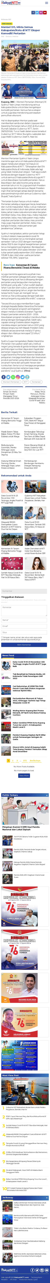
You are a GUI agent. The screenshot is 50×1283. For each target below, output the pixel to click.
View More (24, 776)
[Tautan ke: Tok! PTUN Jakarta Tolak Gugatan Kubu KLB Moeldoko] (7, 841)
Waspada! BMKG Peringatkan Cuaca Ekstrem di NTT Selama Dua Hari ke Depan (11, 525)
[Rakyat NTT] (11, 2)
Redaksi (4, 1279)
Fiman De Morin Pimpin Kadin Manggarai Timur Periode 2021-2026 (11, 393)
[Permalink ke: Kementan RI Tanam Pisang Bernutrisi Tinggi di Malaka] (12, 539)
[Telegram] (22, 377)
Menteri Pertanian (11, 382)
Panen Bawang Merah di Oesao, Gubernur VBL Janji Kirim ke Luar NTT (34, 447)
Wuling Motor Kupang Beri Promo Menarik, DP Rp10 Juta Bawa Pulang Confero (29, 713)
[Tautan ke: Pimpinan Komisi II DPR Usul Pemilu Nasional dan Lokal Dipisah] (25, 811)
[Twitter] (37, 13)
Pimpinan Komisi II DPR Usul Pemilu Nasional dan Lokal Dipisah (21, 828)
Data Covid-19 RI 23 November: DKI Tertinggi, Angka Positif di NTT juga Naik (12, 499)
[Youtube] (45, 13)
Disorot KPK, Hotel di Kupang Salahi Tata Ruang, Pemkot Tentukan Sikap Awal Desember (30, 749)
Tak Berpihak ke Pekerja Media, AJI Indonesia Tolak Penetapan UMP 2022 (29, 676)
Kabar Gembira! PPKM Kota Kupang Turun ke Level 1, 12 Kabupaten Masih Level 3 (29, 725)
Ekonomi (9, 36)
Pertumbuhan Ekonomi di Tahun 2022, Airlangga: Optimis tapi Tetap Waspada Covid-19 (29, 700)
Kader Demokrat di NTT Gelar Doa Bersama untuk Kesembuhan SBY (35, 551)
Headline (15, 36)
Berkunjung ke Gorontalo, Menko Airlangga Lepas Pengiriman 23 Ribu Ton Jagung (11, 450)
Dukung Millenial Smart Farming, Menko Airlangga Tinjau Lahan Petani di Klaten (11, 464)
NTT (26, 382)
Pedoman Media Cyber (28, 1279)
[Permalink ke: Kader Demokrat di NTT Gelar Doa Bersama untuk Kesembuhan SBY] (35, 539)
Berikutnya (35, 760)
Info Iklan (13, 1279)
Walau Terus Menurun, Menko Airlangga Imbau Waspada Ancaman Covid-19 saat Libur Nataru (37, 396)
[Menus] (46, 3)
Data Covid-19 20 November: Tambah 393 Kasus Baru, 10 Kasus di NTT (35, 525)
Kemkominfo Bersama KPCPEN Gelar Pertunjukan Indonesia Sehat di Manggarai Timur (30, 1218)
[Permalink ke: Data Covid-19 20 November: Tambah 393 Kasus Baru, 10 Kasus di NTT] (35, 513)
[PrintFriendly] (27, 377)
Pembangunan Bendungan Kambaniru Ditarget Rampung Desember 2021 (34, 464)
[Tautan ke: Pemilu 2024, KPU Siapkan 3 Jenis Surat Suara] (7, 879)
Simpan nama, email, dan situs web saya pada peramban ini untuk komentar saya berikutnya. (21, 638)
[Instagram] (41, 13)
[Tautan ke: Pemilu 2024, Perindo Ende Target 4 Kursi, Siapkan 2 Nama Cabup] (7, 853)
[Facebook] (33, 13)
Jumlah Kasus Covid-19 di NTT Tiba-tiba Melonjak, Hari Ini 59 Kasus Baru (11, 575)
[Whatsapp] (13, 377)
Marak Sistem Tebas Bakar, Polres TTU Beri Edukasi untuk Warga (10, 434)
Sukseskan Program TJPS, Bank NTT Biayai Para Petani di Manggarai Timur (34, 421)
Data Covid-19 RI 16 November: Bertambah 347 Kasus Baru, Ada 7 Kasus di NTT (35, 576)
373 (25, 760)
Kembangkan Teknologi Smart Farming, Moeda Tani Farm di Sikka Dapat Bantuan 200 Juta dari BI (34, 435)
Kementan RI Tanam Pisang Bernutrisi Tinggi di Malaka (11, 420)
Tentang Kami (36, 1277)
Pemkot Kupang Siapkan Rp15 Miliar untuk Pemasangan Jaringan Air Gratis (29, 737)
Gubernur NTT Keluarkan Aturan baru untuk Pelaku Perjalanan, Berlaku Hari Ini (35, 499)
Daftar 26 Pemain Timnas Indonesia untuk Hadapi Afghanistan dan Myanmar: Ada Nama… (30, 1205)
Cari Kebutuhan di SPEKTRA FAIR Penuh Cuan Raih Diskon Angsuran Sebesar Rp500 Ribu (29, 688)
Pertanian (7, 24)
